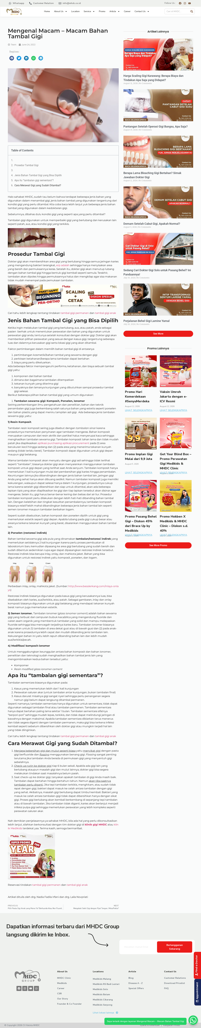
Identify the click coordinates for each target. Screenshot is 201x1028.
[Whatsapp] (36, 988)
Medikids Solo (100, 989)
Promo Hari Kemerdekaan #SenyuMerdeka (137, 396)
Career (127, 11)
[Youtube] (30, 988)
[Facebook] (19, 988)
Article (112, 11)
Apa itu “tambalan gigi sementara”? (34, 180)
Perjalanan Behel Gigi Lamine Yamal (146, 321)
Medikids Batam (101, 994)
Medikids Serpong (102, 1004)
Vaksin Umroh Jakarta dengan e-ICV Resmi (173, 396)
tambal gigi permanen (74, 313)
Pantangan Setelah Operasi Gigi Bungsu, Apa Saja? (155, 126)
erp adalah (62, 265)
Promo (102, 11)
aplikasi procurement (75, 443)
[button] (11, 58)
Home (47, 11)
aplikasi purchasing (50, 443)
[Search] (192, 11)
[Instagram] (24, 988)
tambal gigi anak (105, 313)
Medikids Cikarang (103, 999)
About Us (58, 11)
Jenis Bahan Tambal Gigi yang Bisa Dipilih (38, 175)
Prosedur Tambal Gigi (26, 165)
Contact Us (140, 11)
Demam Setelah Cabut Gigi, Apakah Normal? (151, 223)
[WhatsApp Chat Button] (193, 1020)
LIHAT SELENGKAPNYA (138, 410)
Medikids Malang (102, 978)
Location (75, 11)
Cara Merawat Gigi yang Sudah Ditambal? (37, 185)
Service (87, 11)
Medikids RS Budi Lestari (106, 984)
